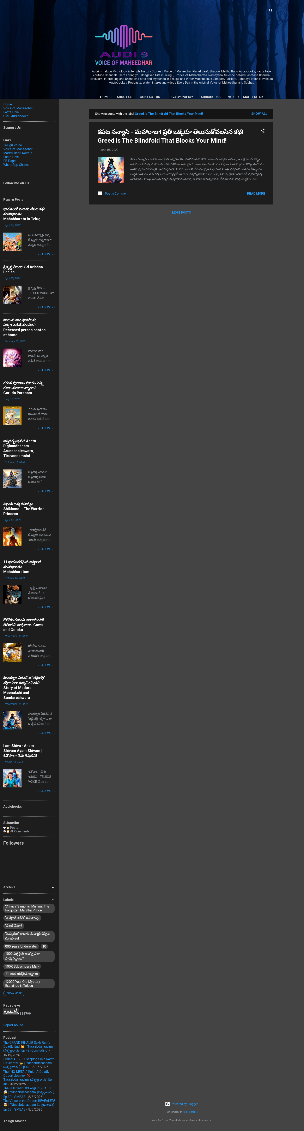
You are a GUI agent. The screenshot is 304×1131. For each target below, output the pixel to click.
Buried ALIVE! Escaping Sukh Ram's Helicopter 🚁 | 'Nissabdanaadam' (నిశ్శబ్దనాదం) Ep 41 (29, 1063)
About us (124, 97)
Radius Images (190, 1112)
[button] (262, 131)
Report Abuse (13, 1025)
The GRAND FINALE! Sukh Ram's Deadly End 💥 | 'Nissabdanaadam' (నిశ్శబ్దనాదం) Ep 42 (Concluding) (28, 1046)
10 (44, 946)
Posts (13, 828)
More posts (181, 212)
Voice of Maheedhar (245, 97)
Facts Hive (11, 112)
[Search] (270, 11)
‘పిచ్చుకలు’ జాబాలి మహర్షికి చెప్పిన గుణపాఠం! (27, 936)
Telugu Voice (12, 145)
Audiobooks (211, 97)
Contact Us (150, 97)
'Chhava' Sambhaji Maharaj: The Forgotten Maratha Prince (27, 908)
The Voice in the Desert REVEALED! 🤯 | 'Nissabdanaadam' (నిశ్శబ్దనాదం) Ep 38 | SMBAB (29, 1105)
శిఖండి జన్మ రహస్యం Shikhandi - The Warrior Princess (23, 509)
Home (104, 97)
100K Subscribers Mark (22, 966)
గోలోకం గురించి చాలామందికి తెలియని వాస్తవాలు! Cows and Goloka (23, 625)
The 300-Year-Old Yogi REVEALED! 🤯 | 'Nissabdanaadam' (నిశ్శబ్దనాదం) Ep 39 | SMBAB (28, 1092)
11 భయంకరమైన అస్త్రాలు (21, 974)
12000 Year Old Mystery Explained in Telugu (22, 984)
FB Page (9, 161)
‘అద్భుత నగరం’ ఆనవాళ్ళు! (22, 917)
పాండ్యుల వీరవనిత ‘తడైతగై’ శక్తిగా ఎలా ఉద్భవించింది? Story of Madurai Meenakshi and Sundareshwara (24, 688)
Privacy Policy (180, 97)
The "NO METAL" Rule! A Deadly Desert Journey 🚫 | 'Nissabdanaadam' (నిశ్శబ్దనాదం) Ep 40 (27, 1078)
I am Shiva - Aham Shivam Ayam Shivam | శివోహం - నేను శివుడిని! (22, 750)
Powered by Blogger (184, 1104)
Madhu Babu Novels (17, 153)
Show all (259, 114)
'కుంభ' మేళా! (13, 926)
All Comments (19, 831)
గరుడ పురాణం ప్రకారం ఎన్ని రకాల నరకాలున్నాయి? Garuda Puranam (23, 388)
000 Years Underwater (21, 946)
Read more (256, 193)
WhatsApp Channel (16, 165)
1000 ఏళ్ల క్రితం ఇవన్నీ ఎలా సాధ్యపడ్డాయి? (22, 956)
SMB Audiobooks (16, 116)
